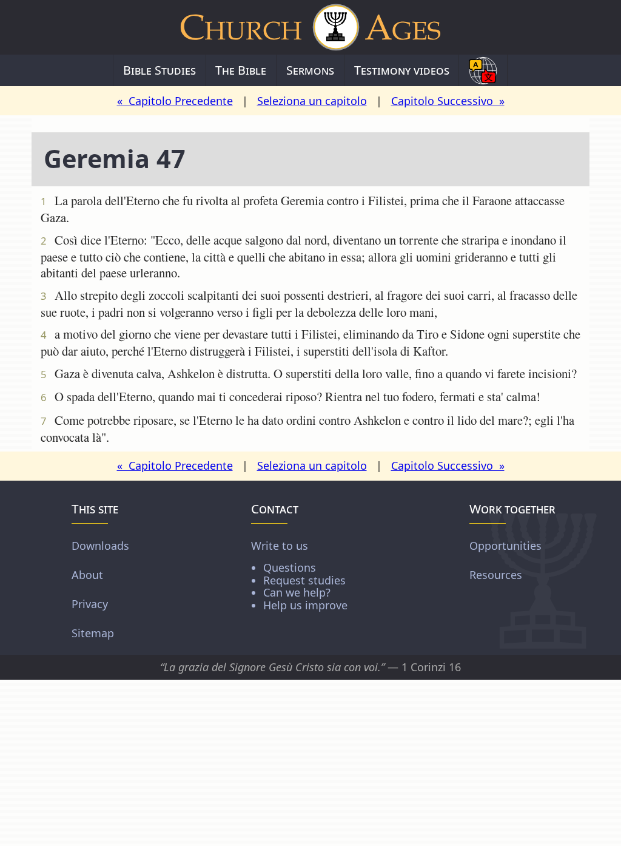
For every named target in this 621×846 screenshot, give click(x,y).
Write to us (299, 575)
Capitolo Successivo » (448, 100)
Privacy (90, 604)
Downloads (100, 545)
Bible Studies (159, 70)
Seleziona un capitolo (312, 100)
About (87, 574)
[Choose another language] (483, 70)
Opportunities (505, 545)
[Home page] (310, 27)
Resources (495, 574)
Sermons (310, 70)
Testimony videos (401, 70)
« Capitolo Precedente (175, 100)
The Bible (240, 70)
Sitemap (93, 633)
